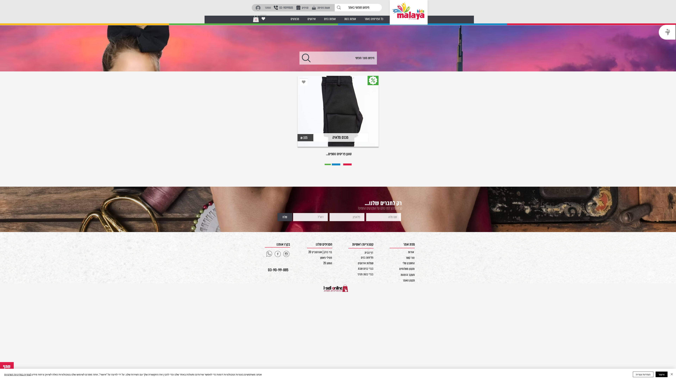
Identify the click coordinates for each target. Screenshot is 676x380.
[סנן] (667, 32)
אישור (662, 374)
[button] (256, 18)
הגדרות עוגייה (643, 374)
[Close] (672, 374)
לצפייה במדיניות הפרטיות (17, 374)
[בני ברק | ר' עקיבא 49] (286, 254)
